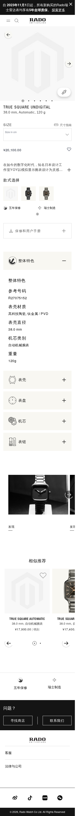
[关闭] (70, 4)
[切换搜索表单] (16, 20)
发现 (11, 526)
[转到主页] (37, 20)
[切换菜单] (8, 20)
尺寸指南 (66, 125)
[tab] (23, 101)
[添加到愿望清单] (69, 149)
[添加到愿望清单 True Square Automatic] (43, 575)
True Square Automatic (27, 619)
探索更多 (58, 9)
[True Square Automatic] (27, 591)
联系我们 (57, 720)
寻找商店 (18, 720)
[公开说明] (69, 169)
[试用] (64, 92)
